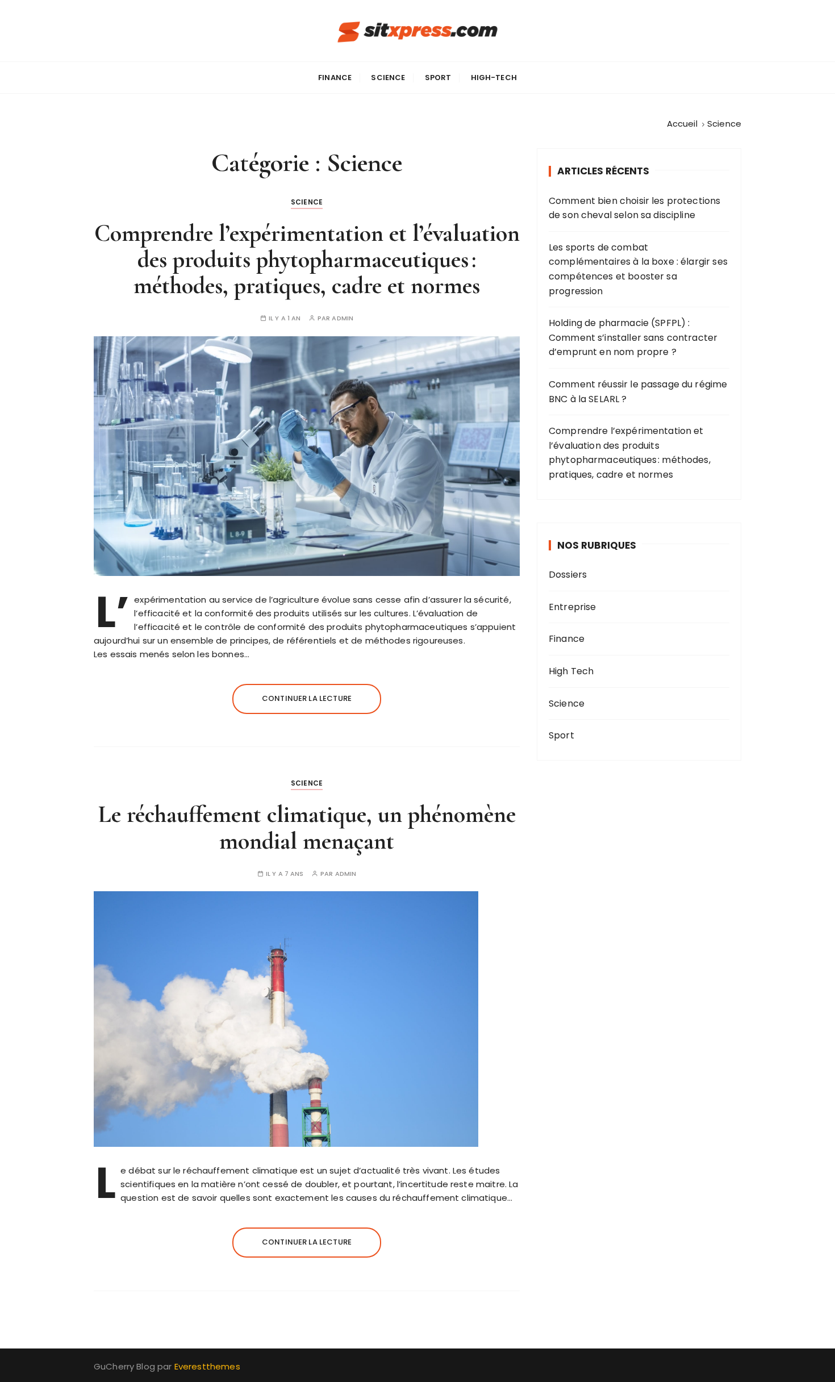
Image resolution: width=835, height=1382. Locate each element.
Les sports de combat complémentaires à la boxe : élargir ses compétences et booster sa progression (638, 269)
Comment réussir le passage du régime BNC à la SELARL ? (638, 392)
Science (388, 77)
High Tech (571, 671)
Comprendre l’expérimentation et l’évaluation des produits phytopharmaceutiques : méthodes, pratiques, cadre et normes (307, 259)
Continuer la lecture (307, 698)
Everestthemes (207, 1366)
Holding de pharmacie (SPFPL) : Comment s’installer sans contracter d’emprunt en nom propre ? (633, 337)
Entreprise (572, 606)
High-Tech (494, 77)
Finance (335, 77)
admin (342, 318)
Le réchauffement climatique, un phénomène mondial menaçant (307, 827)
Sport (438, 77)
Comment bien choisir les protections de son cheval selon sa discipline (634, 208)
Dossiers (568, 574)
